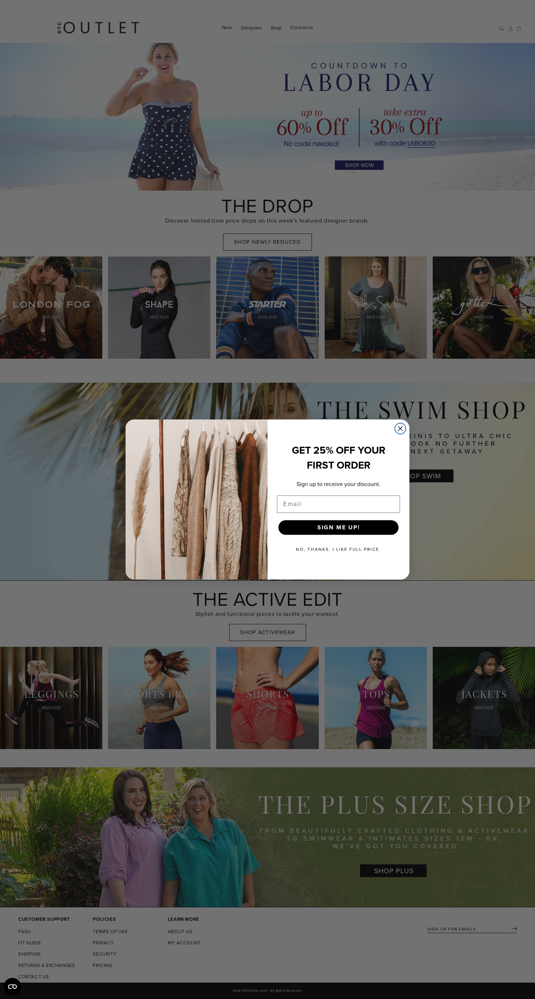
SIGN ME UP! (338, 527)
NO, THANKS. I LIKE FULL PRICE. (338, 549)
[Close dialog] (400, 428)
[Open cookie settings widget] (12, 986)
